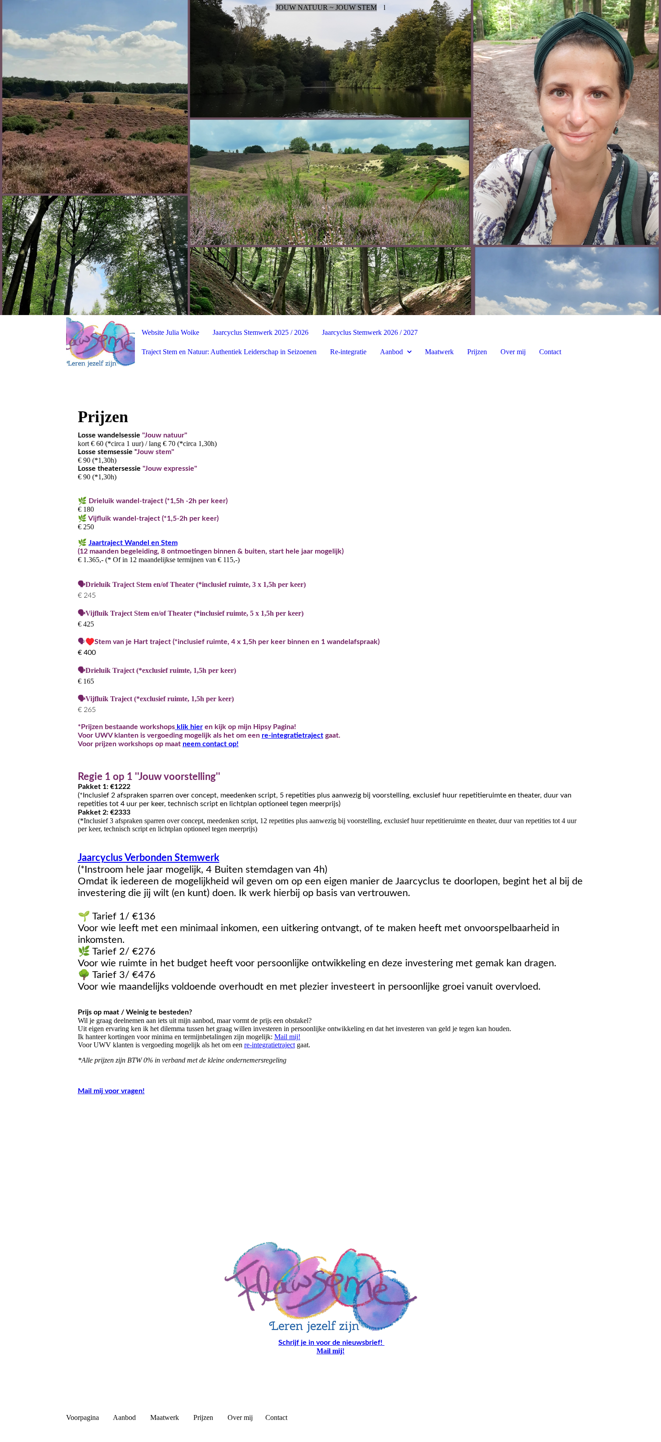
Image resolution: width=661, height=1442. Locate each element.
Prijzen (477, 352)
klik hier (189, 726)
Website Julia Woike (170, 332)
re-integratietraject (292, 735)
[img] (330, 157)
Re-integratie (348, 352)
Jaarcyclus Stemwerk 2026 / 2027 (370, 332)
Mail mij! (287, 1037)
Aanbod (391, 352)
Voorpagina (82, 1417)
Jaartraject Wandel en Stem (133, 542)
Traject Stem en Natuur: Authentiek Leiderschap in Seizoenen (229, 352)
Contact (550, 352)
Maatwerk (439, 352)
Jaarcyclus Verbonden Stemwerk (148, 858)
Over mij (513, 352)
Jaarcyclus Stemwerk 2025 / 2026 (260, 332)
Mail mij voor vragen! (111, 1091)
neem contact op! (211, 744)
